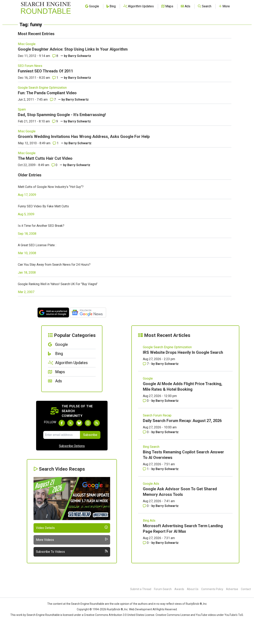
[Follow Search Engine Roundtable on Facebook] (62, 423)
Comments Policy (212, 589)
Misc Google (27, 44)
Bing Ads (149, 520)
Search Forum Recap (157, 415)
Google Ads (151, 484)
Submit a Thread (140, 589)
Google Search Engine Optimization (42, 87)
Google (148, 378)
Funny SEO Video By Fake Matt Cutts (43, 206)
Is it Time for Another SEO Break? (41, 226)
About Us (192, 589)
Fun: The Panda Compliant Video (47, 92)
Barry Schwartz (79, 56)
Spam (22, 109)
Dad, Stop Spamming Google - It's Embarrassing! (62, 114)
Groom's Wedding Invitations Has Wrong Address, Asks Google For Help (84, 136)
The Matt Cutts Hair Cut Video (45, 158)
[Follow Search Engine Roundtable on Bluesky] (79, 423)
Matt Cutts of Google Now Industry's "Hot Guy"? (51, 187)
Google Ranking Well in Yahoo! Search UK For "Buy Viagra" (57, 284)
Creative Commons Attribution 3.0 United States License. (119, 614)
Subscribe (90, 435)
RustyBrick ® (115, 609)
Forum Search (163, 589)
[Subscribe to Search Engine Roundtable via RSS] (96, 423)
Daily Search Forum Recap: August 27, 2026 (182, 420)
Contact (246, 589)
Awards (179, 589)
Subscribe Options (72, 446)
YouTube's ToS (233, 614)
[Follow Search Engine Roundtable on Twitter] (70, 423)
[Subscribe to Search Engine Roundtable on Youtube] (88, 423)
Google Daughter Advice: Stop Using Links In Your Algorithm (73, 49)
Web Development (140, 609)
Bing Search (151, 447)
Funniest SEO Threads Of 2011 (45, 71)
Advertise (232, 589)
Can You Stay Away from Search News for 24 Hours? (54, 264)
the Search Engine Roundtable (85, 603)
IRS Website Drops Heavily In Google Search (183, 352)
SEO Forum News (30, 66)
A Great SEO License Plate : (37, 245)
